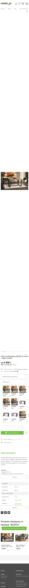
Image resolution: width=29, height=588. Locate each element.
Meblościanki (20, 570)
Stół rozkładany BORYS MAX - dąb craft (6, 546)
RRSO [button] (14, 365)
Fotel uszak (3, 577)
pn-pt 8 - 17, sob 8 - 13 (13, 439)
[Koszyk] (23, 3)
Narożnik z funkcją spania (22, 576)
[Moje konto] (16, 3)
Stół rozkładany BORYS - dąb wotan (20, 546)
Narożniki (18, 574)
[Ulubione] (19, 3)
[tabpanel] (7, 540)
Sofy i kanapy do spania (21, 584)
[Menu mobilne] (26, 4)
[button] (26, 433)
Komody (3, 586)
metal (16, 503)
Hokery (3, 583)
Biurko (3, 570)
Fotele (3, 574)
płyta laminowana (18, 504)
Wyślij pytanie (7, 442)
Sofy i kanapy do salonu (21, 583)
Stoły (16, 497)
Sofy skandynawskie (21, 586)
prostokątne (18, 500)
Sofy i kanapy (20, 581)
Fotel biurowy (4, 576)
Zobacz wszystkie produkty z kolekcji (14, 528)
